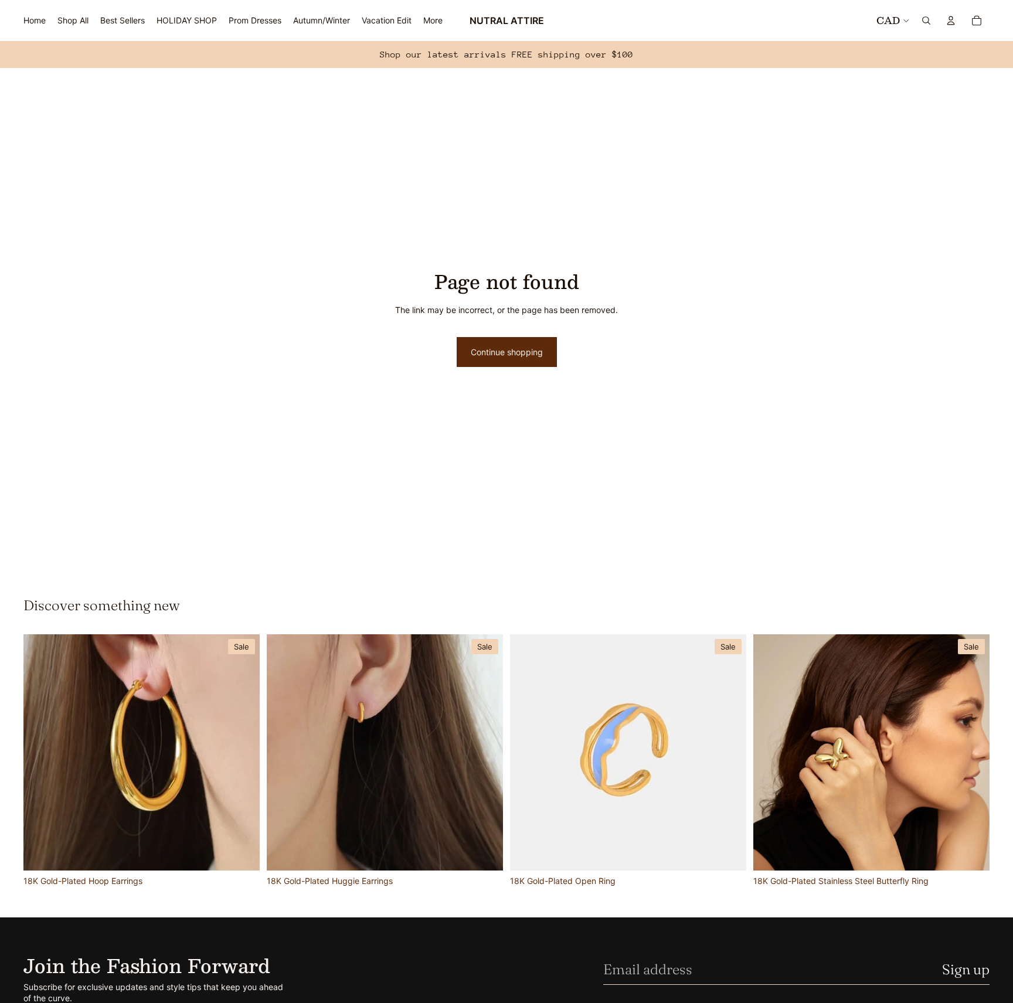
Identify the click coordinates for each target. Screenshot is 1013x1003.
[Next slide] (242, 753)
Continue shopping (507, 352)
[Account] (951, 20)
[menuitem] (432, 20)
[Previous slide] (41, 753)
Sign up (966, 969)
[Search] (926, 20)
